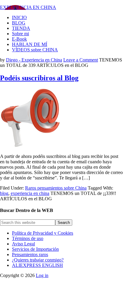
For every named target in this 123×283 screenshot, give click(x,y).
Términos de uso (27, 238)
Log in (42, 275)
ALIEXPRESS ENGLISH (37, 265)
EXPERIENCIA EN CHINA (28, 7)
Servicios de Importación (35, 249)
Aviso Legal (23, 243)
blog (4, 193)
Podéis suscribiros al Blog (39, 78)
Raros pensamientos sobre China (56, 187)
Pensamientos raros (30, 254)
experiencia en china (30, 193)
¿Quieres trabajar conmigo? (38, 259)
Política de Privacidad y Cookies (42, 233)
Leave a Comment (80, 59)
